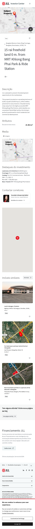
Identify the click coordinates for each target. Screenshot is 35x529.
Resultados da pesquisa (14, 465)
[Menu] (30, 3)
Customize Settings (17, 518)
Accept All (17, 524)
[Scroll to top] (31, 465)
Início (3, 465)
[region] (17, 514)
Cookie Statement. (8, 513)
